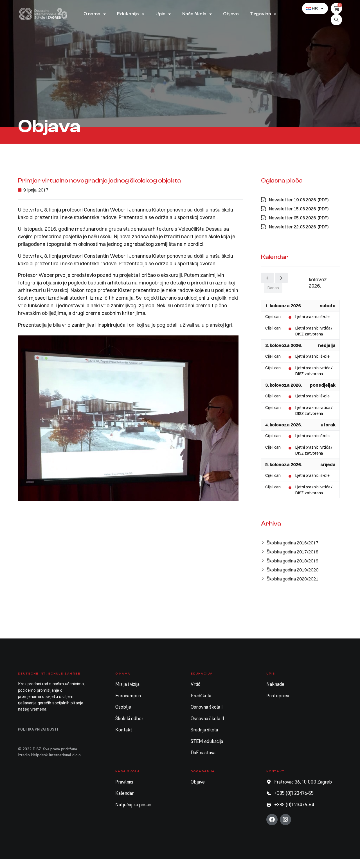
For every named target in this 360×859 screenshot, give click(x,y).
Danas (273, 287)
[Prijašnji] (267, 278)
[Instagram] (285, 819)
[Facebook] (272, 819)
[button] (336, 19)
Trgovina (260, 14)
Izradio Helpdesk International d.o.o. (50, 754)
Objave (231, 14)
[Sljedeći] (281, 278)
